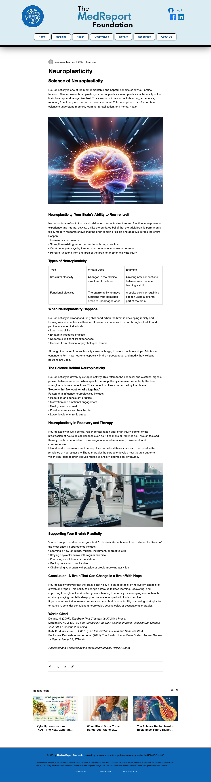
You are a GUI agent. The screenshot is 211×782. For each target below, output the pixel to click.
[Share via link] (72, 666)
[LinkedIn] (181, 17)
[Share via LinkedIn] (64, 666)
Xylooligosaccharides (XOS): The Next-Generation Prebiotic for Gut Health (55, 728)
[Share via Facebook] (49, 666)
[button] (144, 36)
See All (174, 690)
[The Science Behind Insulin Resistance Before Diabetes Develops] (155, 708)
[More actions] (161, 62)
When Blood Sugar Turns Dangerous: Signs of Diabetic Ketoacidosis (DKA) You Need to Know (103, 728)
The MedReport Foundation (70, 755)
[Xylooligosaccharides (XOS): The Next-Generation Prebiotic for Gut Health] (55, 708)
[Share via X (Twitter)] (57, 666)
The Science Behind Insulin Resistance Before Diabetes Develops (155, 728)
